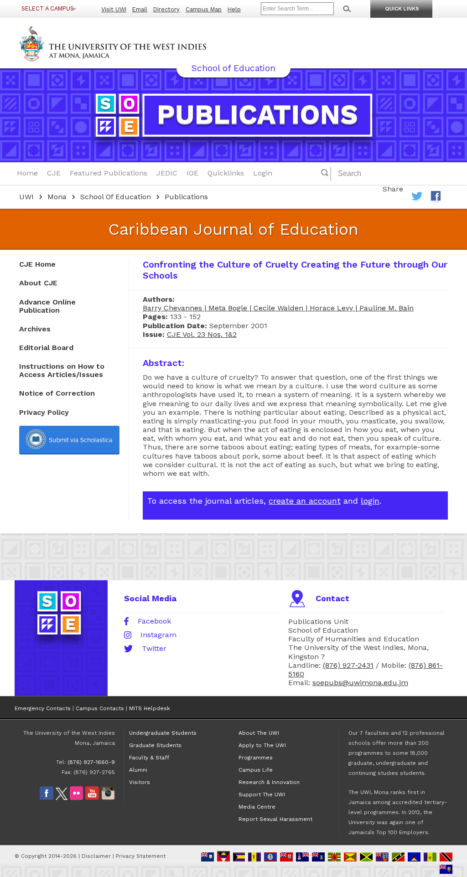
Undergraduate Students (163, 733)
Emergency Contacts (43, 708)
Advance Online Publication (47, 306)
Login (262, 173)
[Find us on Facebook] (46, 798)
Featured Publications (108, 173)
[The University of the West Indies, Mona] (137, 43)
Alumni (138, 770)
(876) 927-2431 (348, 665)
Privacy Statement (141, 856)
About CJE (38, 283)
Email (139, 9)
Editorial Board (46, 347)
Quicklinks (226, 173)
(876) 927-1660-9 (91, 762)
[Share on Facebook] (435, 198)
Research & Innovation (269, 782)
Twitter (154, 649)
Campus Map (204, 9)
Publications (186, 196)
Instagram (158, 635)
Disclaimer (96, 856)
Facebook (154, 621)
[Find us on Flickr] (76, 798)
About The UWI (259, 733)
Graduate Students (155, 745)
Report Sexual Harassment (275, 819)
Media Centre (257, 807)
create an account (305, 501)
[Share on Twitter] (417, 198)
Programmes (256, 757)
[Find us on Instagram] (108, 798)
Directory (166, 9)
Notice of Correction (57, 393)
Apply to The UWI (262, 745)
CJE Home (37, 264)
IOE (192, 173)
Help (234, 9)
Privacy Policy (44, 412)
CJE (54, 173)
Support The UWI (262, 794)
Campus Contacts (100, 708)
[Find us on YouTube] (92, 798)
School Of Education (115, 196)
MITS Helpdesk (149, 708)
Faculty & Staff (149, 757)
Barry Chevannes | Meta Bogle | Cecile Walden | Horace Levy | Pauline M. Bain (278, 308)
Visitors (139, 782)
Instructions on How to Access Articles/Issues (61, 370)
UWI (26, 196)
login (370, 501)
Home (27, 173)
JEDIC (166, 173)
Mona (57, 196)
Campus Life (256, 770)
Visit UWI (113, 9)
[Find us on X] (61, 798)
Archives (35, 329)
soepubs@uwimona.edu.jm (360, 682)
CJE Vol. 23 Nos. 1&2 (202, 334)
